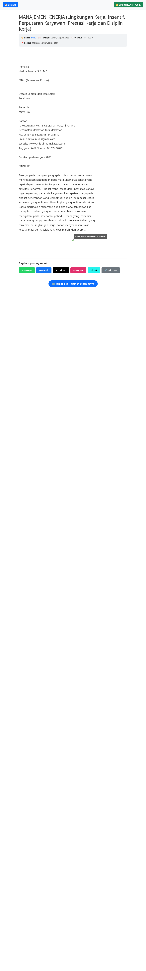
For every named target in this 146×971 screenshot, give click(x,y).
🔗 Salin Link (110, 270)
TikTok (94, 270)
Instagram (78, 270)
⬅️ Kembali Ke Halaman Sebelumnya (73, 283)
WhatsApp (27, 270)
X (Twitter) (61, 270)
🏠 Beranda (10, 4)
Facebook (44, 270)
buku (33, 37)
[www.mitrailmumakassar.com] (73, 240)
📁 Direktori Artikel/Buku (128, 4)
